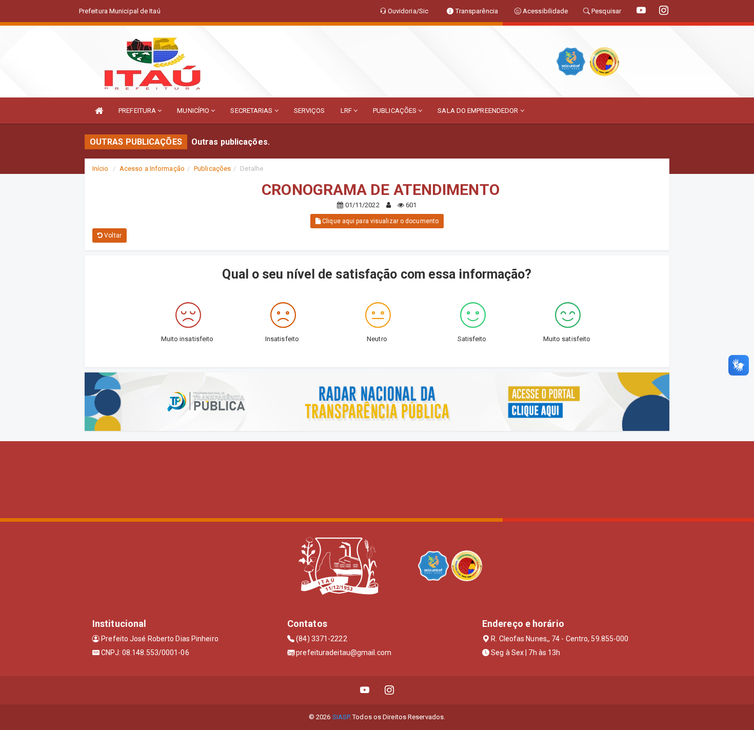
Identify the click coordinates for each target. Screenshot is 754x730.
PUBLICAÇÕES (395, 110)
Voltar (112, 235)
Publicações (212, 168)
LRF (347, 110)
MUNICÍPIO (194, 110)
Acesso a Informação (152, 168)
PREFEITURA (137, 110)
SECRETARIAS (252, 110)
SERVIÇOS (309, 110)
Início (100, 168)
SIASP (341, 717)
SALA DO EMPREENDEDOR (479, 110)
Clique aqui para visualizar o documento (380, 221)
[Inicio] (99, 110)
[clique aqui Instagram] (390, 690)
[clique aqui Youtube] (365, 690)
